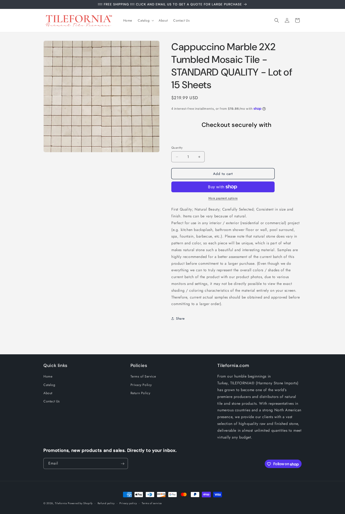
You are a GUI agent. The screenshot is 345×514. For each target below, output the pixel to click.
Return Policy (140, 393)
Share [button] (180, 318)
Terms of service (152, 503)
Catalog (49, 384)
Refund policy (106, 503)
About (47, 393)
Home (47, 376)
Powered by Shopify (80, 503)
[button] (145, 20)
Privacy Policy (141, 384)
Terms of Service (143, 376)
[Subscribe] (122, 463)
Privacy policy (128, 503)
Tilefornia (61, 503)
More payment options (223, 198)
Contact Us (51, 401)
